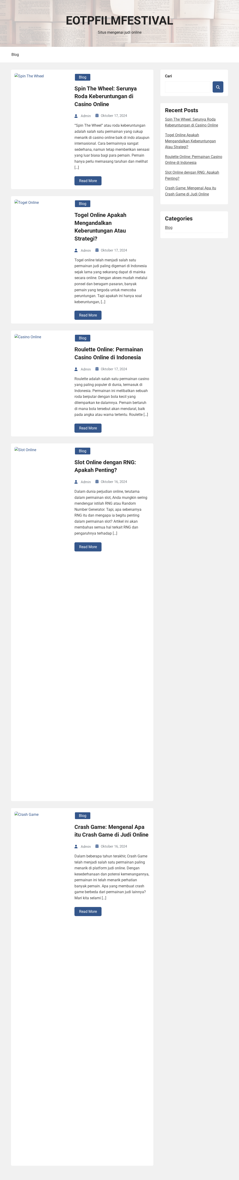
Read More (88, 181)
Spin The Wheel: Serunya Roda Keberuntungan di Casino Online (105, 96)
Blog (15, 54)
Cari (168, 76)
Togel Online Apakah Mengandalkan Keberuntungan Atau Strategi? (100, 227)
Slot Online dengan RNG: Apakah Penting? (105, 466)
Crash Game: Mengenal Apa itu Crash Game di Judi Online (111, 831)
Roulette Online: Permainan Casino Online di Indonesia (108, 353)
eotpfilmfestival (119, 20)
